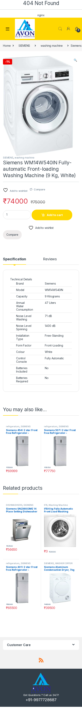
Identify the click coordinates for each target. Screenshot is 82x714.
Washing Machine (58, 505)
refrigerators (13, 426)
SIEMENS (24, 45)
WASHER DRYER (64, 563)
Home (7, 45)
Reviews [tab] (50, 259)
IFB (46, 505)
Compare (39, 189)
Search (60, 29)
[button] (75, 60)
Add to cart (55, 215)
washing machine (52, 45)
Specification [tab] (14, 259)
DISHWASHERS (14, 505)
